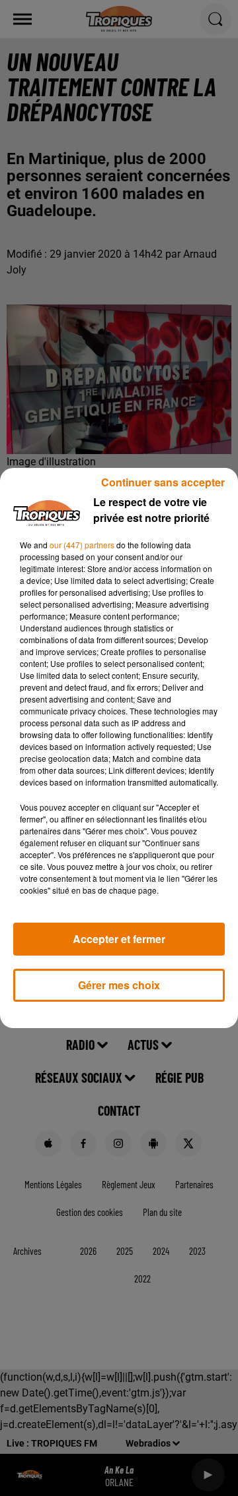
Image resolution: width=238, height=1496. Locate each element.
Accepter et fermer (119, 938)
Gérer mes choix (119, 985)
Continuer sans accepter (163, 482)
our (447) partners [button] (82, 544)
